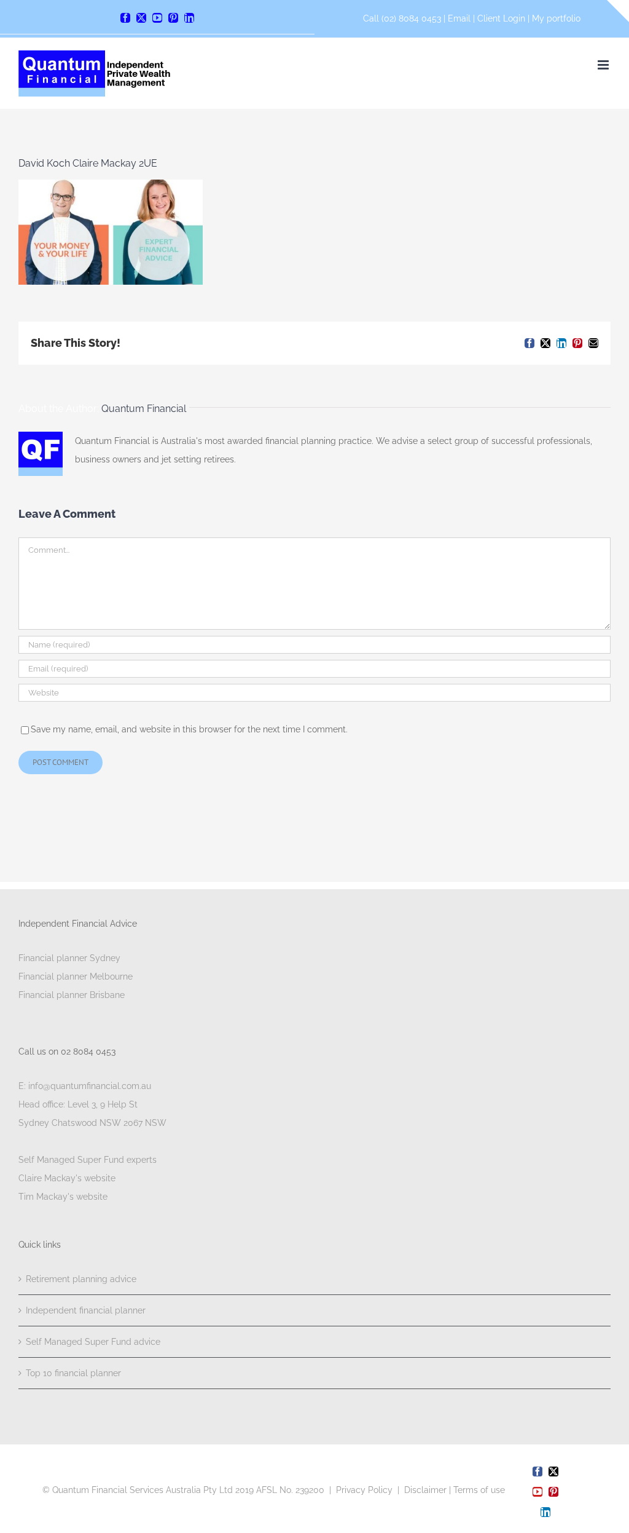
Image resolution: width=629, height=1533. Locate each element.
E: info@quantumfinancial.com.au (84, 1086)
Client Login (501, 18)
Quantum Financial (143, 408)
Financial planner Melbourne (75, 976)
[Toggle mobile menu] (604, 64)
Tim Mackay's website (62, 1197)
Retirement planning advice (81, 1279)
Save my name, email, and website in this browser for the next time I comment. (189, 729)
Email (460, 18)
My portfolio (556, 18)
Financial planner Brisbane (71, 995)
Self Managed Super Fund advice (93, 1342)
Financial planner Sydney (69, 958)
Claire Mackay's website (66, 1178)
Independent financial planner (86, 1310)
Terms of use (479, 1490)
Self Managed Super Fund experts (87, 1160)
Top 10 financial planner (73, 1373)
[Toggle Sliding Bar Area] (618, 11)
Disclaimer (425, 1490)
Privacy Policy (364, 1490)
